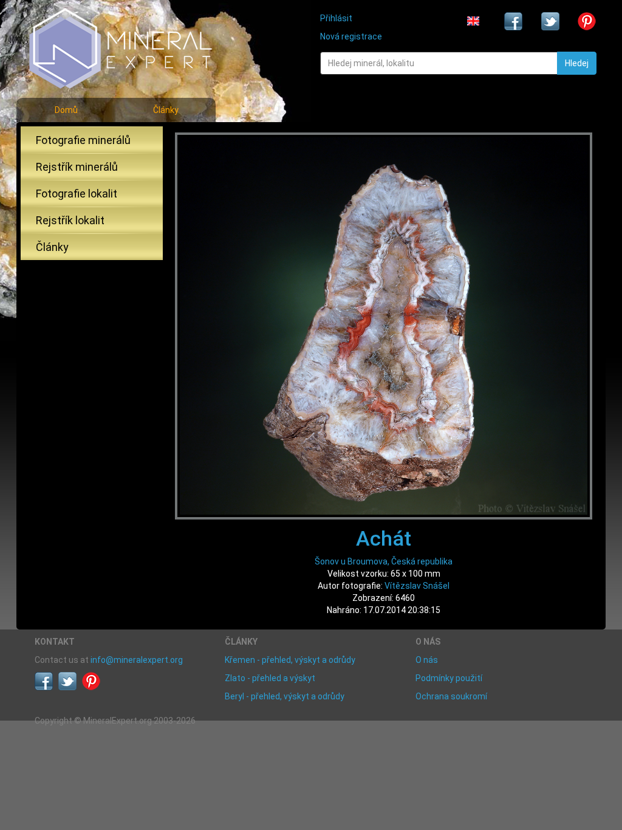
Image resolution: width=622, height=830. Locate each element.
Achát (383, 538)
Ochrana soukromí (451, 696)
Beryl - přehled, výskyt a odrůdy (284, 696)
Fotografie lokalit (76, 193)
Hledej (577, 63)
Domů (66, 110)
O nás (426, 660)
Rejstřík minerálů (77, 166)
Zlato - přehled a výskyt (270, 678)
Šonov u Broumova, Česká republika (384, 561)
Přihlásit (336, 18)
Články (166, 110)
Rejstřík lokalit (70, 220)
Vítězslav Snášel (416, 586)
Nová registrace (351, 36)
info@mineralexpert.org (137, 660)
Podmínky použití (448, 678)
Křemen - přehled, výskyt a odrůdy (290, 660)
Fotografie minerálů (83, 140)
